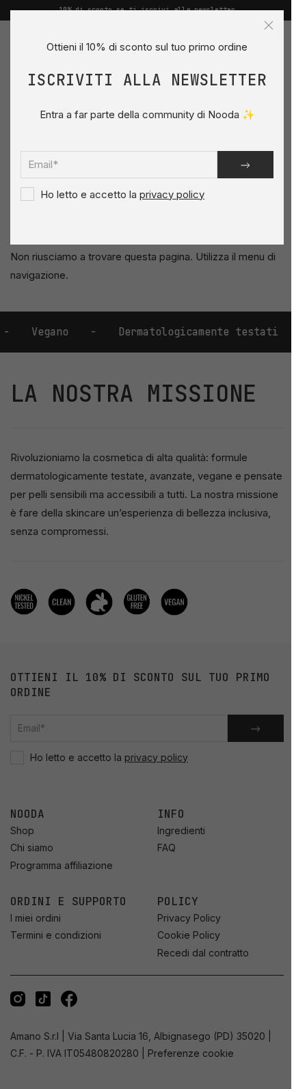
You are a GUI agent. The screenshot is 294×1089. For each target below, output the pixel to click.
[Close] (268, 25)
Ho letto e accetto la (121, 194)
